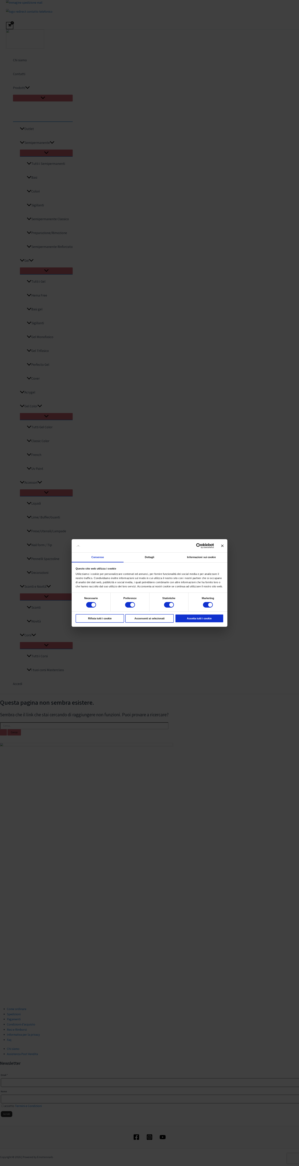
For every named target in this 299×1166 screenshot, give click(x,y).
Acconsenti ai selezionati (149, 618)
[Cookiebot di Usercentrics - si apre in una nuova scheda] (199, 545)
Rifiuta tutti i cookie (100, 618)
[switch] (130, 605)
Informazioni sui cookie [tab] (201, 557)
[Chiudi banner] (222, 546)
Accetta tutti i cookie (199, 618)
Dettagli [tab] (149, 557)
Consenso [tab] (97, 557)
